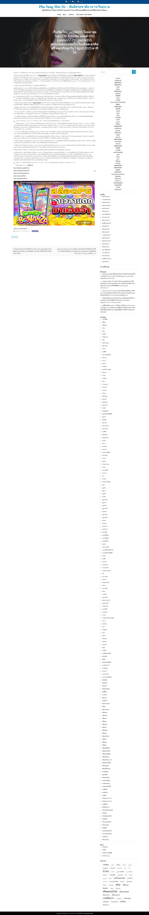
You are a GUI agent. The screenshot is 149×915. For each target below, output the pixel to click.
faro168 (118, 187)
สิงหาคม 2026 (106, 196)
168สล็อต (106, 865)
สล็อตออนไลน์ (106, 751)
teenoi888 (104, 609)
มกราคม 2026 (106, 217)
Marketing (105, 455)
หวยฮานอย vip (106, 783)
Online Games (105, 464)
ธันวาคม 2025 (106, 220)
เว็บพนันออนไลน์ (106, 816)
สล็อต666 (104, 724)
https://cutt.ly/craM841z (20, 176)
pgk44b (104, 493)
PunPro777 (105, 529)
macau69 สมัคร (106, 452)
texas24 (104, 615)
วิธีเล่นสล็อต (111, 885)
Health (104, 408)
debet (103, 381)
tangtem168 (105, 603)
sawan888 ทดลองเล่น (107, 550)
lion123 (104, 440)
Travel (103, 621)
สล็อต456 (104, 715)
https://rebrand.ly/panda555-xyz (21, 170)
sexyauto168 (105, 567)
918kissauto (105, 337)
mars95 (104, 458)
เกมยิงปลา (105, 792)
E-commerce (105, 384)
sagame (104, 544)
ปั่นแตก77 (104, 686)
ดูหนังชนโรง (118, 172)
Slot (103, 573)
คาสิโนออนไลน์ (106, 653)
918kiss (118, 135)
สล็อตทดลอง (118, 106)
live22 (103, 443)
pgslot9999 (105, 508)
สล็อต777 (104, 727)
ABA (103, 340)
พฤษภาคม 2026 (106, 205)
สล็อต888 (117, 95)
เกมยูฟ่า (104, 795)
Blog (64, 14)
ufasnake (104, 644)
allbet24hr (104, 346)
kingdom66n (105, 437)
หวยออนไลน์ (118, 185)
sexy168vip (105, 564)
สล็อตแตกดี (105, 766)
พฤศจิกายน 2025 (106, 223)
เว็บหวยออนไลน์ (118, 183)
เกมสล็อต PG (108, 898)
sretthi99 (104, 594)
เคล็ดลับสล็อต (127, 898)
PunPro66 (104, 526)
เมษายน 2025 (105, 244)
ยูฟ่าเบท (104, 698)
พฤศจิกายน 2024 (106, 259)
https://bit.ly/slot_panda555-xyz (21, 168)
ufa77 (103, 627)
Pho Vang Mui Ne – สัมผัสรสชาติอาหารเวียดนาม (74, 7)
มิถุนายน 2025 (106, 238)
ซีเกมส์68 (104, 656)
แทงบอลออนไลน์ (107, 831)
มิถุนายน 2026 (106, 202)
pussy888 (118, 100)
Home (59, 14)
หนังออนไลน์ (105, 777)
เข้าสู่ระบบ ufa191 (107, 798)
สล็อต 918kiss (105, 709)
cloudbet (104, 378)
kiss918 (118, 119)
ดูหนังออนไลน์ (118, 126)
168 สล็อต (104, 319)
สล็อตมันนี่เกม (106, 748)
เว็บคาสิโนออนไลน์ (107, 810)
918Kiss (104, 334)
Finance (104, 393)
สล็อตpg (104, 742)
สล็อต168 (104, 712)
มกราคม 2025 (106, 253)
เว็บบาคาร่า (118, 178)
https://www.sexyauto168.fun (118, 102)
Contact (71, 14)
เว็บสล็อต (104, 819)
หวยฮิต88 (104, 789)
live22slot (118, 163)
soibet (103, 591)
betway (104, 360)
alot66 (103, 349)
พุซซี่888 (118, 148)
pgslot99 (104, 505)
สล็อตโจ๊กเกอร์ (106, 768)
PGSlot (104, 496)
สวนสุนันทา (105, 771)
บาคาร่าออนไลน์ (118, 152)
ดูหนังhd (118, 169)
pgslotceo (104, 511)
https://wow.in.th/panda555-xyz (21, 173)
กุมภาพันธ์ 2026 (106, 214)
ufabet (104, 635)
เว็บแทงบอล (105, 825)
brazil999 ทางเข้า (106, 369)
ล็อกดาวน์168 (105, 703)
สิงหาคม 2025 (106, 232)
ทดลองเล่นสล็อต (106, 662)
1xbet (103, 328)
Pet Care (104, 473)
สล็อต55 (104, 718)
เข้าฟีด (104, 850)
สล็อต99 (104, 739)
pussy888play (105, 538)
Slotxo (103, 585)
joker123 (118, 78)
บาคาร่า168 (105, 674)
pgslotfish (104, 514)
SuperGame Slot (106, 600)
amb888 (104, 352)
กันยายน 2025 (106, 229)
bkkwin (104, 363)
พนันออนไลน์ (105, 689)
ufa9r (103, 632)
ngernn (104, 461)
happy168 (104, 405)
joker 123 (118, 143)
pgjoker (104, 488)
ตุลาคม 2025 (105, 226)
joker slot (118, 130)
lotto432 (104, 449)
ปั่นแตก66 (118, 176)
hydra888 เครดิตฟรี (107, 414)
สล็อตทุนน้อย (118, 888)
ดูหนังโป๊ (118, 108)
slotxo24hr (105, 588)
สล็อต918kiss (105, 736)
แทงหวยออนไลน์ (106, 834)
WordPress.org (106, 856)
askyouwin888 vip (106, 355)
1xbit (103, 331)
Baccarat (104, 357)
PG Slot (104, 479)
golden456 (104, 402)
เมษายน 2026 (105, 208)
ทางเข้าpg (105, 668)
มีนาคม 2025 (105, 247)
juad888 (104, 431)
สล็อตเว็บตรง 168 (106, 760)
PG (103, 476)
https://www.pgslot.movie (118, 174)
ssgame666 (105, 597)
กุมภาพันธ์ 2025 (106, 250)
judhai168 (118, 93)
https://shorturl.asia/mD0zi (20, 178)
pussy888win (105, 541)
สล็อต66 (104, 721)
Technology (105, 606)
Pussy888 (104, 532)
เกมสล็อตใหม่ (119, 898)
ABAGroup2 (105, 343)
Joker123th (105, 428)
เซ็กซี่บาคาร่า (106, 807)
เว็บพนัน (104, 813)
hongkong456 (118, 189)
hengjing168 (105, 411)
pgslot (118, 98)
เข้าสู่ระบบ (105, 847)
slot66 (118, 87)
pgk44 (103, 491)
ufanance (104, 641)
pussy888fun (105, 535)
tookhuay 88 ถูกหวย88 (108, 618)
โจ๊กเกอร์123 (118, 132)
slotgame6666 (105, 582)
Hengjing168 (118, 80)
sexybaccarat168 (106, 570)
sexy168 (104, 562)
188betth (118, 124)
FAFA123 (104, 387)
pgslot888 (118, 117)
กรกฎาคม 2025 (106, 235)
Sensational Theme (88, 913)
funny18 (104, 399)
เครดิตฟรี (104, 804)
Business (104, 372)
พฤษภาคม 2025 (106, 241)
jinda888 (104, 420)
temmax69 (104, 612)
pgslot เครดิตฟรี (120, 871)
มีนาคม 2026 (105, 211)
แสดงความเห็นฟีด (107, 853)
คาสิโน (104, 650)
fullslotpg (118, 161)
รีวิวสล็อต (104, 885)
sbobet (104, 556)
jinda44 (118, 89)
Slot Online (105, 576)
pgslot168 (104, 499)
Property (104, 523)
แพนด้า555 (30, 165)
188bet (104, 322)
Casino (104, 375)
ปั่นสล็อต (104, 680)
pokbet (104, 520)
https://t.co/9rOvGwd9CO (20, 228)
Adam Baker (17, 231)
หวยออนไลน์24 (106, 780)
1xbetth (118, 111)
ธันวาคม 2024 (106, 256)
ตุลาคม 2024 (105, 261)
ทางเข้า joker (118, 128)
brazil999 (104, 366)
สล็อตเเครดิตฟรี (106, 763)
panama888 (105, 470)
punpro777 (118, 180)
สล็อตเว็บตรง (118, 82)
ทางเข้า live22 (105, 665)
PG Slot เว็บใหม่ (106, 482)
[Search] (134, 72)
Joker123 (104, 423)
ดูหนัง (103, 659)
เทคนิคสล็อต (106, 901)
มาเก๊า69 (104, 695)
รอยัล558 (104, 700)
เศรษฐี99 (104, 828)
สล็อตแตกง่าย (116, 895)
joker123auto (105, 425)
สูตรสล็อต (105, 774)
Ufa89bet (104, 630)
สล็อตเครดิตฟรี (42, 75)
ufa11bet (104, 624)
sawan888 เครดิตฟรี (107, 553)
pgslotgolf (104, 517)
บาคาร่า (104, 671)
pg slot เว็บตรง (129, 871)
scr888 (104, 559)
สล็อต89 (104, 733)
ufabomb (104, 638)
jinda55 (104, 417)
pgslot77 (104, 502)
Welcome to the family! (84, 14)
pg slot (118, 122)
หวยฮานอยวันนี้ (106, 786)
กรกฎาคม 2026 (106, 199)
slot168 (104, 579)
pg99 (118, 159)
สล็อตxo (118, 104)
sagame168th (118, 141)
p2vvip (104, 467)
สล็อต (103, 706)
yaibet (103, 647)
